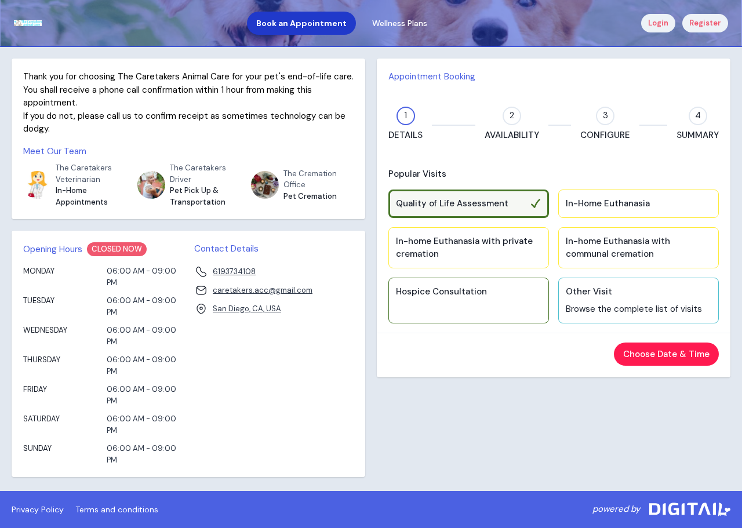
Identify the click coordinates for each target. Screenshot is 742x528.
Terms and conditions (116, 509)
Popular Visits (417, 174)
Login (658, 23)
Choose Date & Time (666, 354)
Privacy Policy (38, 509)
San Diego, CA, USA (247, 309)
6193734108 (234, 271)
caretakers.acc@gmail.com (262, 290)
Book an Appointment (301, 23)
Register (705, 23)
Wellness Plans (399, 23)
